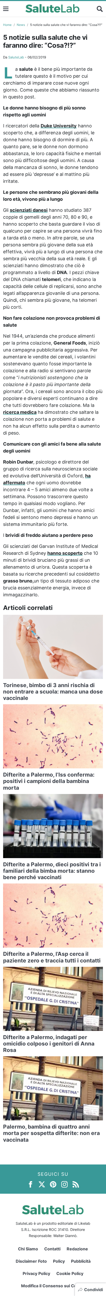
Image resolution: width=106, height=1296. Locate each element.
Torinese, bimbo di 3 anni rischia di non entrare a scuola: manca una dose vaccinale (53, 691)
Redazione (77, 1248)
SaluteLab (16, 57)
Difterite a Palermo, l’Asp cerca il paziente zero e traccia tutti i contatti (52, 957)
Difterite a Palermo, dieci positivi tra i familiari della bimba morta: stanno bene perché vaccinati (52, 870)
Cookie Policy (69, 1273)
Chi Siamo (28, 1248)
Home (7, 25)
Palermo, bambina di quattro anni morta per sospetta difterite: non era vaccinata (51, 1133)
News (21, 25)
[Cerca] (100, 8)
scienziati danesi (29, 210)
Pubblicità (81, 1261)
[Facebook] (30, 1184)
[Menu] (5, 8)
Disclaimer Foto (31, 1261)
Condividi (93, 1289)
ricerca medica (20, 412)
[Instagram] (64, 1184)
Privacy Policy (36, 1273)
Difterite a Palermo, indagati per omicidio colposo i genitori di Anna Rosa (48, 1043)
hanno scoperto (65, 553)
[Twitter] (42, 1184)
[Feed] (76, 1184)
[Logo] (52, 9)
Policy (59, 1261)
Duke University (59, 125)
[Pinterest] (53, 1184)
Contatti (52, 1248)
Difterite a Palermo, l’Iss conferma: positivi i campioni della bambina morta (48, 781)
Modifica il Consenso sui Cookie (53, 1285)
